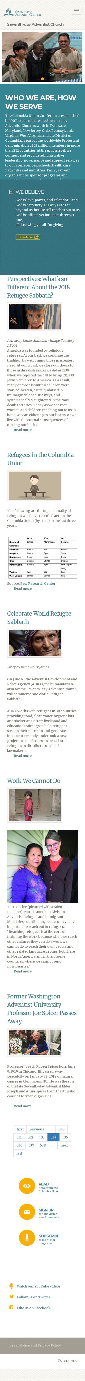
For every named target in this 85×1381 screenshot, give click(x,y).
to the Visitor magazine (49, 1239)
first (20, 1129)
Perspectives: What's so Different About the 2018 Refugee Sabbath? (38, 287)
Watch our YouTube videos (38, 1286)
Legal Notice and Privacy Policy (35, 1345)
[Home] (22, 11)
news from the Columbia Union (49, 1187)
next (64, 1145)
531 (19, 1137)
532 (30, 1137)
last (19, 1153)
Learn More (25, 237)
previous (37, 1129)
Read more (23, 430)
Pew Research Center (37, 583)
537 (31, 1145)
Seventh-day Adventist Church (35, 24)
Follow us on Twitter (33, 1297)
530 (61, 1129)
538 (43, 1145)
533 (42, 1137)
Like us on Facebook (34, 1308)
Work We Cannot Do (33, 780)
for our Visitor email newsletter (50, 1213)
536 (19, 1145)
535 (65, 1137)
